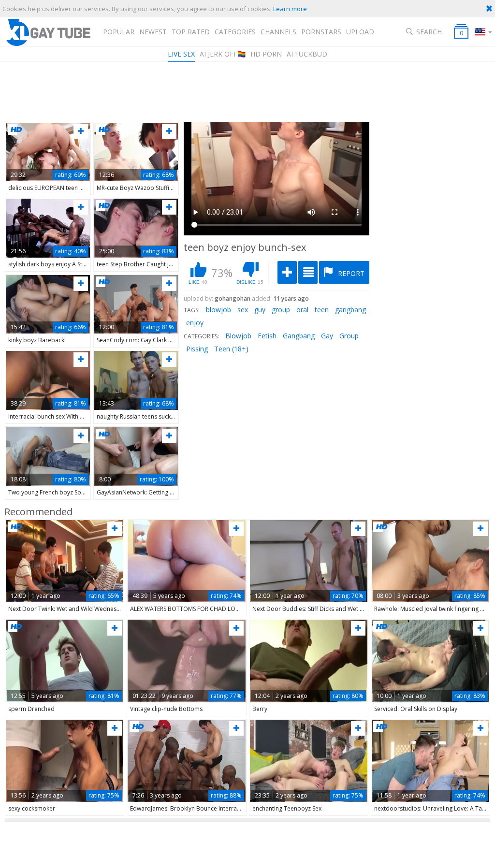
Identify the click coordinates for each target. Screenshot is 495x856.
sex (242, 309)
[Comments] (308, 272)
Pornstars (321, 31)
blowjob (218, 309)
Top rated (191, 31)
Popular (118, 31)
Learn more (290, 8)
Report (350, 273)
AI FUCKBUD (307, 53)
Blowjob (238, 335)
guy (259, 309)
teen (322, 309)
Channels (278, 31)
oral (302, 309)
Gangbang (299, 335)
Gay (327, 335)
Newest (153, 31)
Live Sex (181, 53)
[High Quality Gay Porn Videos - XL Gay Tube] (48, 32)
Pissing (197, 348)
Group (349, 335)
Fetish (267, 335)
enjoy (195, 322)
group (281, 309)
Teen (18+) (231, 348)
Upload (360, 31)
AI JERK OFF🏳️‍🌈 (223, 53)
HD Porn (266, 53)
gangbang (350, 309)
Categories (235, 31)
